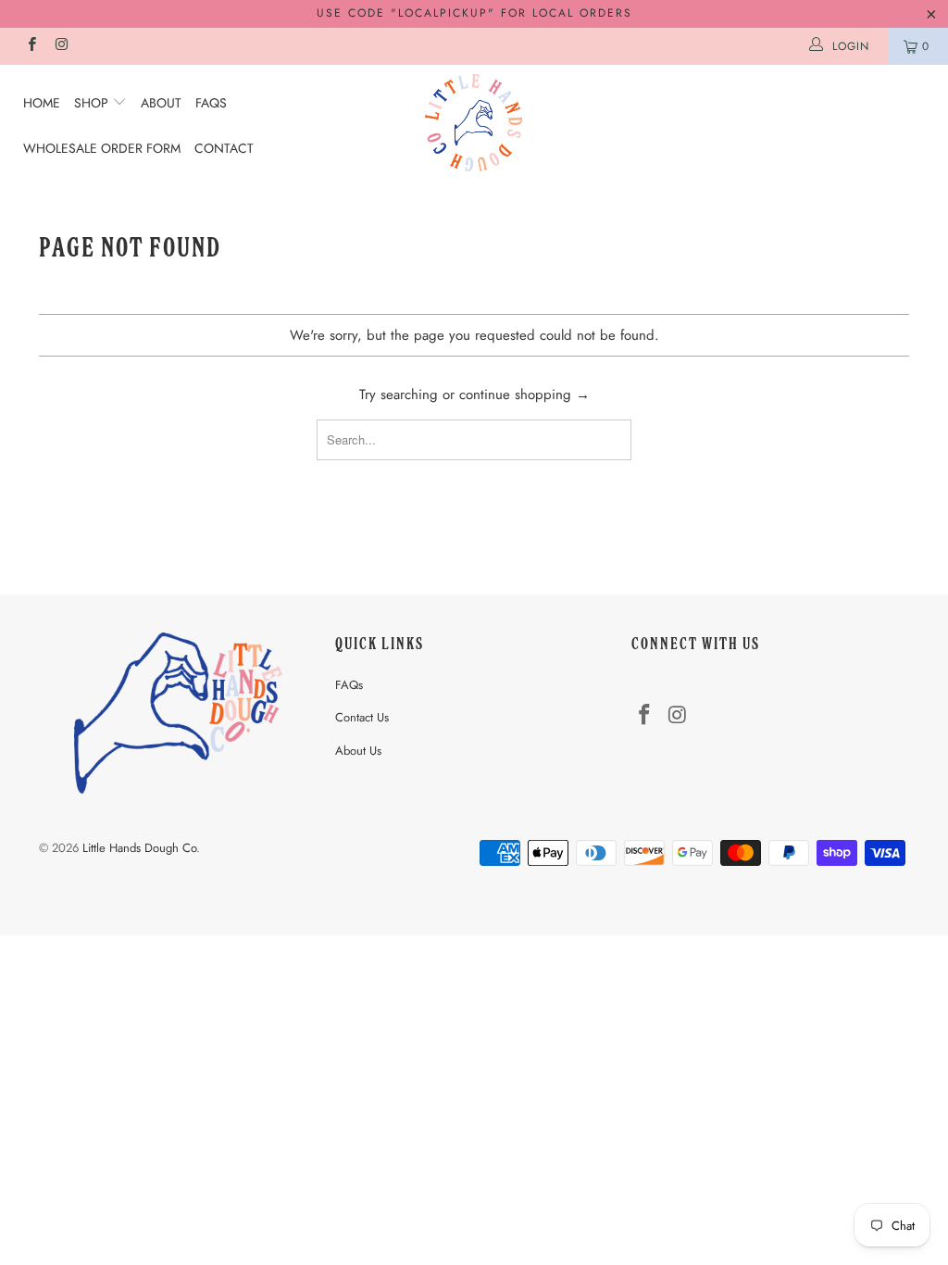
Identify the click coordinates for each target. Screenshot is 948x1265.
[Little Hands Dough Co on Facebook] (31, 46)
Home (41, 103)
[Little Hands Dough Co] (474, 123)
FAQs (211, 103)
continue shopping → (524, 394)
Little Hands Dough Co (139, 848)
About (161, 103)
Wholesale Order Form (102, 148)
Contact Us (362, 717)
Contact (224, 148)
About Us (358, 750)
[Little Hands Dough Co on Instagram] (61, 46)
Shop (93, 103)
